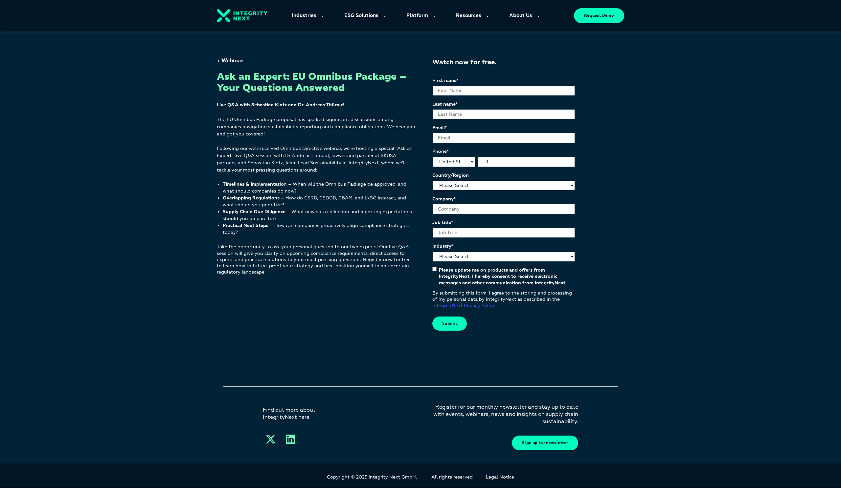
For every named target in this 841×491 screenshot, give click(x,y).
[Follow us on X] (271, 439)
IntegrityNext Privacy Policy (463, 306)
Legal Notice (500, 477)
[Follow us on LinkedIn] (290, 439)
